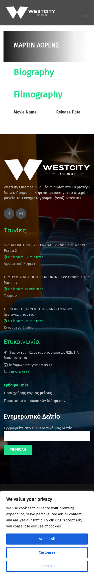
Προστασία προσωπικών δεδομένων (34, 400)
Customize (47, 552)
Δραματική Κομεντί (20, 263)
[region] (47, 534)
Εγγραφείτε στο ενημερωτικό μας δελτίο (38, 428)
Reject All (47, 566)
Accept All (47, 539)
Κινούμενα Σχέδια (19, 327)
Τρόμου (10, 295)
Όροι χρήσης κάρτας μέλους (28, 393)
